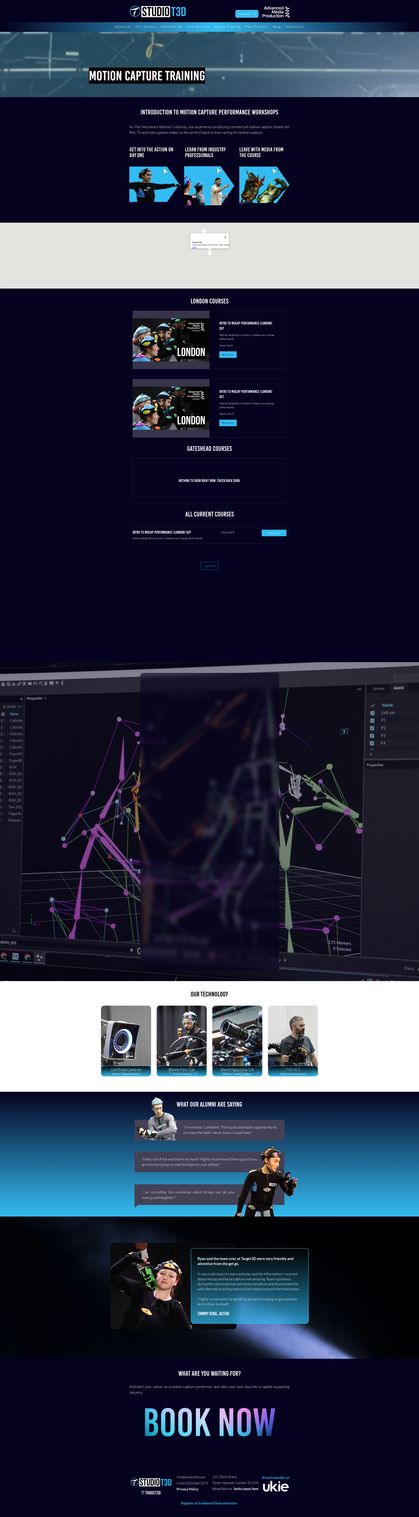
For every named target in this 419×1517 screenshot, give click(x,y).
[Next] (410, 1287)
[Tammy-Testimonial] (209, 1350)
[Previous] (8, 1287)
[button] (228, 354)
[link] (247, 326)
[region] (154, 185)
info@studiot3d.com (191, 1477)
